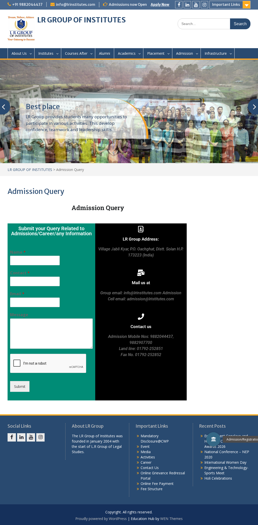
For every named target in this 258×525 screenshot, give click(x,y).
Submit (19, 386)
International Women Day (225, 462)
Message (19, 314)
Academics (127, 53)
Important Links (226, 4)
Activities (148, 457)
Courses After (76, 53)
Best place (43, 106)
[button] (213, 439)
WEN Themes (171, 518)
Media (146, 451)
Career (146, 462)
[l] (187, 4)
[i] (204, 4)
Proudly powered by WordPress (101, 518)
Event (145, 446)
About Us (19, 53)
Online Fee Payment (157, 483)
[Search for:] (214, 23)
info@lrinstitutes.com (75, 4)
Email (17, 294)
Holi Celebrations (218, 478)
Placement (156, 53)
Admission (184, 53)
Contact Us (150, 467)
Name (18, 252)
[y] (196, 4)
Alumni (104, 53)
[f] (178, 4)
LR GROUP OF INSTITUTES (81, 19)
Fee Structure (152, 488)
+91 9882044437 (27, 4)
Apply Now (160, 4)
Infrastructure (216, 53)
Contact (20, 273)
